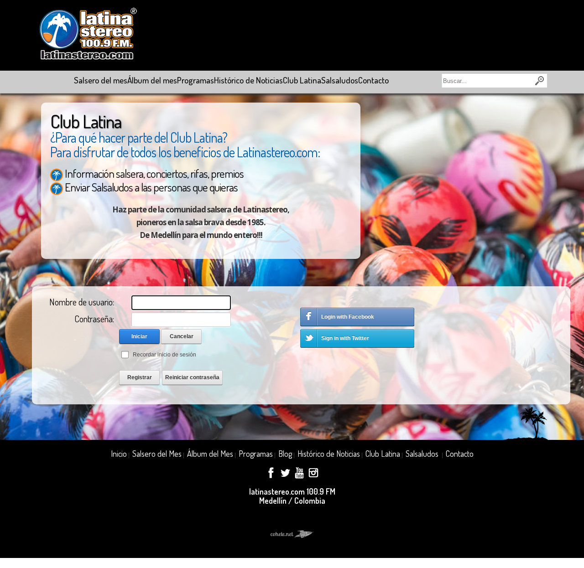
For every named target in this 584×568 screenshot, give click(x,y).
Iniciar (139, 336)
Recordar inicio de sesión (164, 354)
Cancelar (181, 336)
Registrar (139, 377)
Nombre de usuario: (81, 302)
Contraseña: (94, 319)
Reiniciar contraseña (192, 377)
